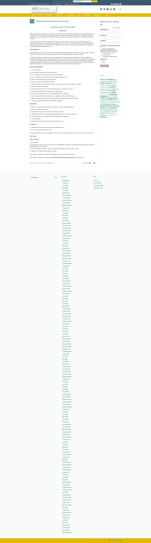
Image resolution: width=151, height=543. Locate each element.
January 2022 (66, 311)
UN (107, 113)
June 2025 (65, 213)
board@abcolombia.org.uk (57, 154)
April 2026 (65, 190)
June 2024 (65, 243)
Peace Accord (112, 106)
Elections (102, 90)
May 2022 (65, 301)
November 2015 (67, 464)
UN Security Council (112, 113)
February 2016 (66, 462)
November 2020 (67, 346)
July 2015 (65, 474)
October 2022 (66, 288)
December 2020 (67, 344)
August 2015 (66, 472)
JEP (115, 102)
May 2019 (65, 386)
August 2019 (66, 379)
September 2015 (67, 469)
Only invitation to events (109, 53)
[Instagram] (112, 4)
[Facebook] (116, 4)
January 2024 (66, 253)
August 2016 (66, 457)
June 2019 (65, 384)
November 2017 (67, 432)
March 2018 (66, 422)
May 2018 (65, 417)
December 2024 (67, 228)
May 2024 (65, 245)
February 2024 (66, 250)
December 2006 (67, 532)
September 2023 (67, 263)
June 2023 (65, 271)
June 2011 (65, 520)
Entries (97, 183)
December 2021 (67, 313)
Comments (98, 185)
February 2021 (66, 339)
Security (102, 110)
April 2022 (65, 303)
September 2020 (67, 351)
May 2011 (65, 522)
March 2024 (66, 248)
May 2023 (65, 273)
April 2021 (65, 334)
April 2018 (65, 419)
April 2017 (65, 449)
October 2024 (66, 233)
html (104, 61)
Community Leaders (104, 87)
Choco (115, 81)
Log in (96, 180)
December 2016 (67, 454)
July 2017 (65, 442)
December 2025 (67, 200)
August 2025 (66, 208)
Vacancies (44, 163)
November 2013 (67, 497)
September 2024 (67, 235)
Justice (118, 102)
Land (101, 104)
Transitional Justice (109, 111)
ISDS (113, 102)
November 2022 (67, 286)
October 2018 (66, 404)
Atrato (115, 79)
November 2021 (67, 316)
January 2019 (66, 396)
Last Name (103, 40)
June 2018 (65, 414)
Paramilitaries (112, 104)
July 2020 (65, 356)
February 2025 (66, 223)
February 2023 (66, 281)
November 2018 (67, 401)
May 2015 (65, 479)
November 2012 (67, 505)
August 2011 (66, 517)
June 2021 (65, 328)
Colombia (114, 83)
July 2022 (65, 296)
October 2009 (66, 527)
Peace (103, 106)
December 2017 (67, 429)
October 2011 (66, 515)
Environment (111, 90)
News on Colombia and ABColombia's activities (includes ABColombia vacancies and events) (109, 50)
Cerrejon (110, 81)
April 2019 (65, 389)
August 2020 (66, 354)
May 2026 (65, 188)
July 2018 (65, 412)
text (104, 62)
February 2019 (66, 394)
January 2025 (66, 225)
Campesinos (103, 81)
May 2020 (65, 359)
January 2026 (66, 198)
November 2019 (67, 374)
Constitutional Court (105, 89)
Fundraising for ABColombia (110, 56)
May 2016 (65, 459)
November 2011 (67, 512)
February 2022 (66, 308)
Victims (102, 115)
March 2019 (66, 391)
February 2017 (66, 452)
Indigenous (112, 99)
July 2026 (65, 183)
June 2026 (65, 185)
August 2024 (66, 238)
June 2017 (65, 444)
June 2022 (65, 298)
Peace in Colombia (108, 108)
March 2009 (66, 530)
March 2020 (66, 364)
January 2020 (66, 369)
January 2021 (66, 341)
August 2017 (66, 439)
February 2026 (66, 195)
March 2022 (66, 306)
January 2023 (66, 283)
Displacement (115, 89)
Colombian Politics (105, 85)
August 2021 (66, 323)
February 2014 (66, 495)
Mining (106, 104)
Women (103, 117)
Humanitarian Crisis (104, 95)
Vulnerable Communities (110, 115)
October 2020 (66, 349)
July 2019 (65, 381)
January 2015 (66, 485)
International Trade (116, 100)
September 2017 (67, 437)
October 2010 (66, 525)
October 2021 (66, 318)
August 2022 (66, 293)
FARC (109, 92)
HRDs (113, 92)
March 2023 (66, 278)
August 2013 (66, 502)
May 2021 (65, 331)
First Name (103, 35)
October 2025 (66, 203)
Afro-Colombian (107, 79)
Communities (113, 85)
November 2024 (67, 230)
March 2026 (66, 193)
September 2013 (67, 500)
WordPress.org (98, 188)
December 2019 (67, 371)
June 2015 (65, 477)
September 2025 (67, 205)
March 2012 (66, 510)
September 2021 (67, 321)
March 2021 (66, 336)
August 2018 (66, 409)
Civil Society (105, 83)
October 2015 (66, 467)
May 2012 (65, 507)
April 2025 (65, 218)
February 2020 (66, 366)
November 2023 (67, 258)
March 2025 (66, 220)
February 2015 (66, 482)
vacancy (52, 163)
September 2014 (67, 490)
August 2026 (66, 180)
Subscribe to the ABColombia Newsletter (62, 1)
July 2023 (65, 268)
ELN (106, 90)
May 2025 (65, 215)
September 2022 (67, 291)
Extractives (104, 93)
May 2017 (65, 447)
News (32, 163)
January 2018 (66, 427)
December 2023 (67, 256)
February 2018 (66, 424)
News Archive (37, 163)
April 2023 (65, 276)
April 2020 (65, 361)
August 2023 (66, 266)
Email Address (104, 29)
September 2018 (67, 407)
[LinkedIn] (120, 4)
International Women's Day (105, 102)
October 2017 (66, 434)
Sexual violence (109, 110)
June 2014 (65, 492)
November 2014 (67, 487)
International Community (106, 100)
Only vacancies (106, 54)
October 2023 (66, 261)
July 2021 (65, 326)
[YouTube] (118, 4)
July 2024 (65, 240)
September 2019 (67, 376)
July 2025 (65, 210)
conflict (112, 87)
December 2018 (67, 399)
